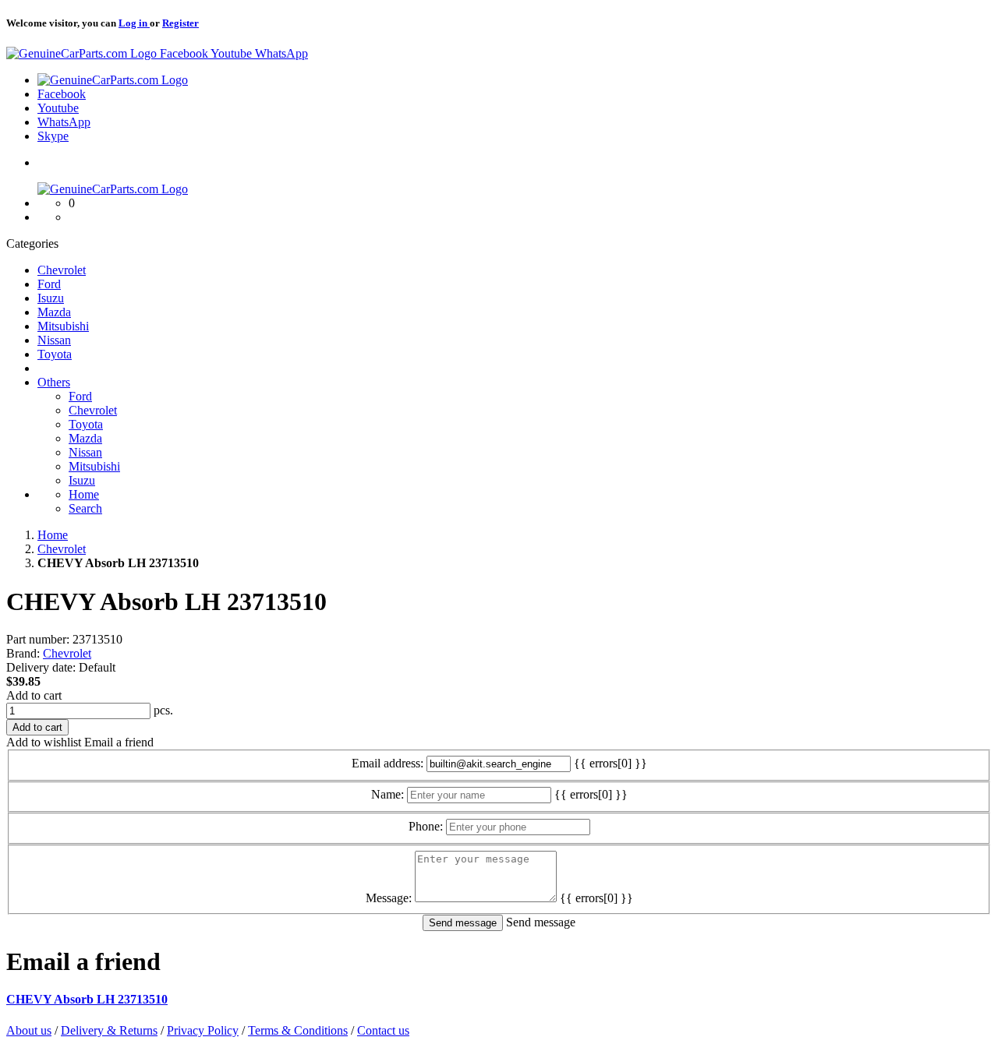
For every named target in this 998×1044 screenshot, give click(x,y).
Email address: (387, 763)
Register (180, 23)
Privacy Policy (203, 1030)
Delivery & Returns (109, 1030)
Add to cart (34, 695)
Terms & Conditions (298, 1030)
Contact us (383, 1030)
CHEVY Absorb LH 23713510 (87, 999)
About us (28, 1030)
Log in (134, 23)
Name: (387, 794)
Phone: (426, 826)
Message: (389, 898)
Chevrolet (67, 653)
